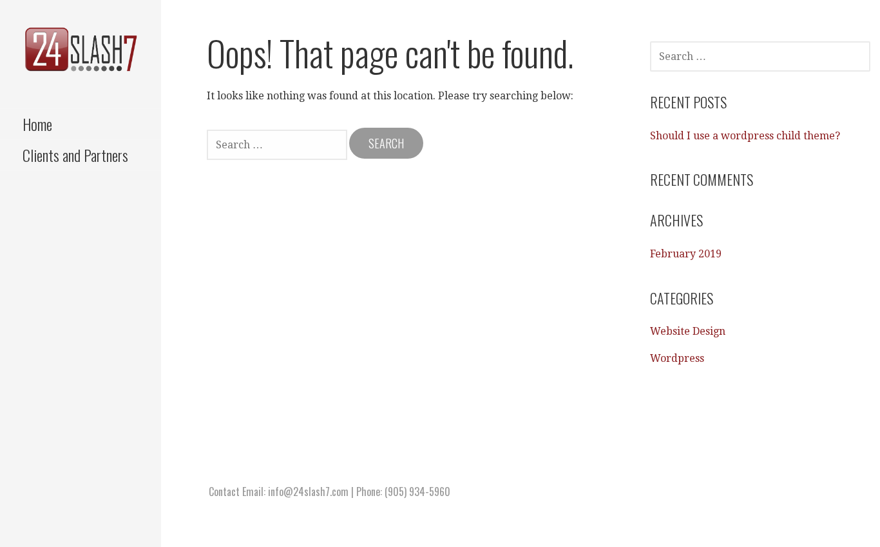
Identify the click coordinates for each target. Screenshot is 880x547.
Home (37, 123)
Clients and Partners (75, 154)
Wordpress (677, 358)
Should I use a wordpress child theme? (745, 136)
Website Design (687, 331)
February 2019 (686, 254)
